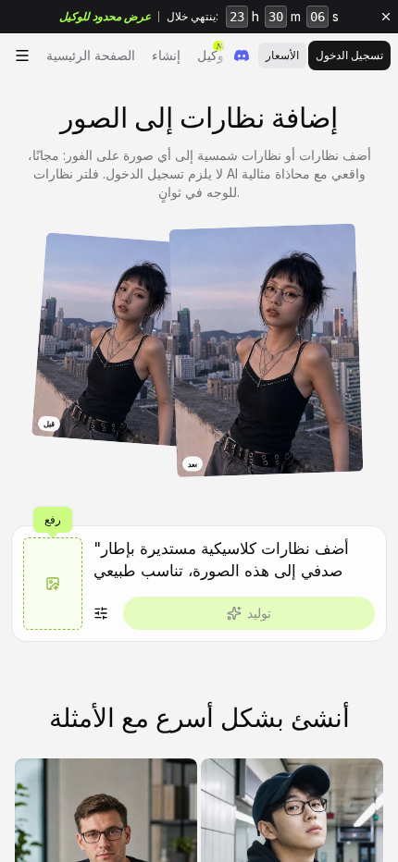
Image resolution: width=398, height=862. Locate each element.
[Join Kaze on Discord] (241, 55)
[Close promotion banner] (386, 16)
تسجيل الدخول (349, 55)
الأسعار (282, 55)
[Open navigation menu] (22, 55)
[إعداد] (101, 613)
